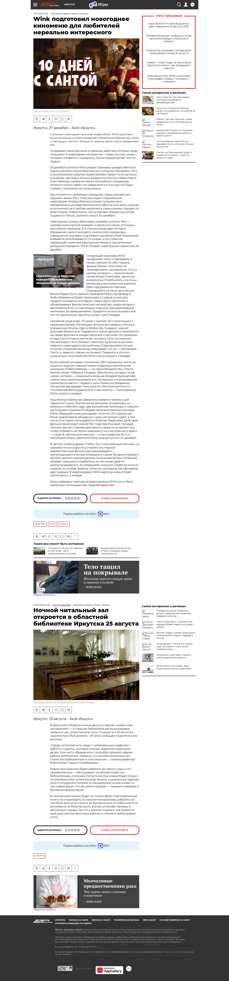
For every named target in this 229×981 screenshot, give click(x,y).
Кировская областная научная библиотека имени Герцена (63, 702)
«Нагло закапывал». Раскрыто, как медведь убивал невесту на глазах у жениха (175, 624)
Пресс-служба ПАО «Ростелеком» (51, 111)
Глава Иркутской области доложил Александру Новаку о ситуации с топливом (169, 79)
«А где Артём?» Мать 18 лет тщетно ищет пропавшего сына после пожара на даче (174, 646)
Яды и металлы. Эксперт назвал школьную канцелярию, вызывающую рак (172, 100)
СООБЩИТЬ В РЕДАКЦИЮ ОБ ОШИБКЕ (73, 923)
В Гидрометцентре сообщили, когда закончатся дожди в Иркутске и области (168, 38)
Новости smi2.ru (44, 594)
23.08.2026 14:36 (41, 605)
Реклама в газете (101, 920)
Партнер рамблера (84, 969)
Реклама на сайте (78, 920)
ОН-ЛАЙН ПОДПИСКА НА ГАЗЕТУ (175, 920)
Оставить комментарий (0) (114, 498)
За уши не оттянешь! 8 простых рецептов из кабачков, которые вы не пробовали (175, 111)
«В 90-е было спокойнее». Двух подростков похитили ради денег (174, 667)
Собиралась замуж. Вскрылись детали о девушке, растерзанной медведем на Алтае (173, 613)
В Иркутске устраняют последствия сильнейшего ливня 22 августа (169, 52)
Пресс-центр (149, 920)
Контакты (60, 920)
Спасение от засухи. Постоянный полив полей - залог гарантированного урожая (65, 551)
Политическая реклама (126, 920)
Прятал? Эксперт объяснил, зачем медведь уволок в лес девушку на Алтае (174, 122)
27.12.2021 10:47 (40, 13)
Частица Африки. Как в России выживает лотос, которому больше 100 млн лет (174, 144)
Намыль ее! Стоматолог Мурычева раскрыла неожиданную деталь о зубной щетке (174, 133)
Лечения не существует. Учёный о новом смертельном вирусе (173, 656)
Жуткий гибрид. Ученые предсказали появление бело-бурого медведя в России (175, 635)
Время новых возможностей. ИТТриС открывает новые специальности (116, 551)
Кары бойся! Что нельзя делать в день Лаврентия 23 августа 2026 (169, 25)
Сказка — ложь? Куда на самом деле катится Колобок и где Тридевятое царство (169, 65)
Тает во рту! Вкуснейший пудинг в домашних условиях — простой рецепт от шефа (174, 155)
